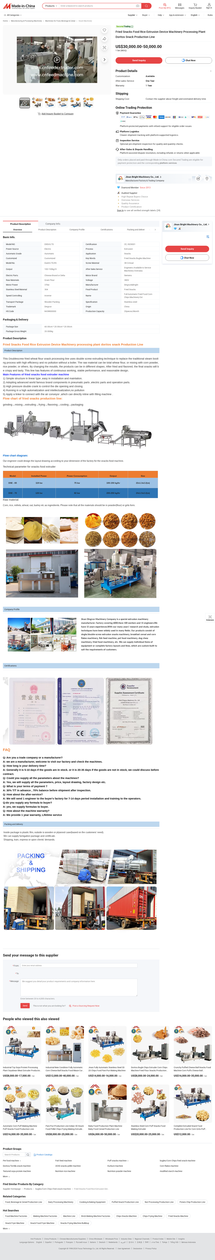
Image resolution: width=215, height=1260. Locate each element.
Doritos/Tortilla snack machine (17, 1165)
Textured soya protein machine (17, 1171)
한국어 (131, 1242)
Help (160, 15)
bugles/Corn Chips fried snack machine (177, 1160)
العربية (123, 1242)
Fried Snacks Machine (178, 1216)
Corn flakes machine (169, 1165)
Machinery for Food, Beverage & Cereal (60, 21)
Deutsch (102, 1242)
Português (59, 1242)
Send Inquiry (139, 60)
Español (48, 1242)
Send (25, 1005)
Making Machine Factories (45, 1216)
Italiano (93, 1242)
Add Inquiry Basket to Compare (57, 113)
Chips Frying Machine (152, 1216)
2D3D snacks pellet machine (68, 1165)
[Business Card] (208, 236)
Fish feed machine (63, 1160)
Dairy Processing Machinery (60, 1202)
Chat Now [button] (190, 60)
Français (69, 1242)
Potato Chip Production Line (192, 1202)
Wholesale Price (111, 1239)
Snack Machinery (85, 21)
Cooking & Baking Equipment (92, 1202)
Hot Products (36, 1239)
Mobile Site (171, 1239)
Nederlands (113, 1242)
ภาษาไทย (155, 1242)
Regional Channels (142, 1239)
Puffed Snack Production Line (125, 1202)
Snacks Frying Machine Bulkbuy (74, 1223)
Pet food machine (11, 1160)
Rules (210, 15)
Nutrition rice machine (65, 1171)
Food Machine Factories (16, 1216)
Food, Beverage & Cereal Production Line (23, 1202)
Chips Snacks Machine (126, 1216)
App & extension (176, 15)
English (39, 1242)
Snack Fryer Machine (14, 1223)
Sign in (209, 7)
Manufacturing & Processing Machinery (26, 21)
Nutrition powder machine (119, 1171)
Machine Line (69, 1216)
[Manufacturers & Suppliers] (19, 6)
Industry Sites (126, 1239)
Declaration (137, 1248)
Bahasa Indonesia (189, 1242)
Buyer (145, 15)
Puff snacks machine (117, 1160)
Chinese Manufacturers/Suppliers (73, 1239)
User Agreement (124, 1248)
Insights (181, 1239)
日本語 (139, 1242)
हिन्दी (146, 1242)
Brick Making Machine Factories (95, 1216)
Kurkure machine (115, 1165)
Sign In (120, 210)
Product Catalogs (44, 1154)
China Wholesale (95, 1239)
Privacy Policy (150, 1248)
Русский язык (81, 1242)
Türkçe (164, 1242)
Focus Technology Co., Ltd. (88, 1248)
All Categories (13, 15)
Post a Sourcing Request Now (84, 1005)
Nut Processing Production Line (159, 1202)
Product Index (158, 1239)
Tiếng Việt (174, 1242)
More (5, 1228)
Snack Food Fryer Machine (42, 1223)
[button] (150, 229)
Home (5, 21)
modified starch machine (171, 1171)
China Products (50, 1239)
